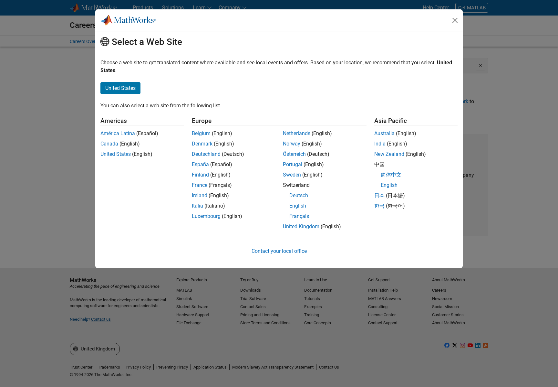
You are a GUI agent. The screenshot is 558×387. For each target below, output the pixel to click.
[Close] (455, 20)
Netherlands (296, 133)
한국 (379, 206)
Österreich (294, 154)
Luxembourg (206, 216)
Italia (197, 206)
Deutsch (298, 195)
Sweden (292, 175)
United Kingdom (301, 226)
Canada (109, 144)
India (380, 144)
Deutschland (206, 154)
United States (115, 154)
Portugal (292, 164)
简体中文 (391, 175)
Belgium (201, 133)
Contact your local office (279, 251)
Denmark (202, 144)
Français (299, 216)
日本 (379, 195)
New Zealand (389, 154)
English (297, 206)
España (200, 164)
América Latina (117, 133)
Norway (291, 144)
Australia (384, 133)
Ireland (199, 195)
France (199, 185)
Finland (200, 175)
